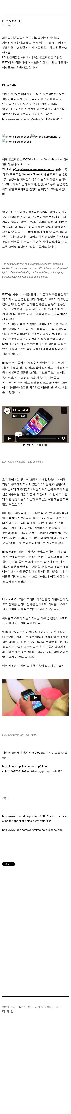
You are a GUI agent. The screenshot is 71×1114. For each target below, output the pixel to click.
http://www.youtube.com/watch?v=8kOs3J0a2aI (31, 118)
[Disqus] (35, 924)
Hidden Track (16, 1074)
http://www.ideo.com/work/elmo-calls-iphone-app (32, 829)
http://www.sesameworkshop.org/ (36, 169)
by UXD (35, 1106)
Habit (16, 1040)
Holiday (16, 1052)
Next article (65, 988)
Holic (16, 1046)
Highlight (16, 1034)
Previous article (3, 988)
